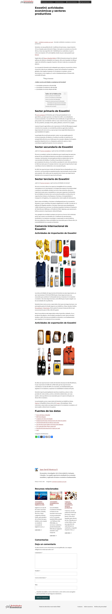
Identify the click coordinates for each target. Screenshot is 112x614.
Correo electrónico (40, 578)
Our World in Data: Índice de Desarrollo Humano (49, 424)
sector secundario (46, 151)
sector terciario (45, 183)
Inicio (36, 42)
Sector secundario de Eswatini (53, 97)
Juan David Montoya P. (49, 469)
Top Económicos (60, 2)
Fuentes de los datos (51, 106)
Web (36, 585)
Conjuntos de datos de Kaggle (44, 419)
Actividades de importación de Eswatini (56, 103)
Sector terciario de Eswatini (53, 99)
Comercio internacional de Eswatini (55, 101)
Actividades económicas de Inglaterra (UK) (39, 503)
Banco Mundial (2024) (50, 58)
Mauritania (46, 308)
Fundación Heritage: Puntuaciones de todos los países (51, 420)
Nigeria (37, 403)
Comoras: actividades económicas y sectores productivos (69, 505)
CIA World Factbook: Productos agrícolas (47, 422)
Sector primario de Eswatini (53, 95)
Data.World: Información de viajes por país (48, 428)
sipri (37, 430)
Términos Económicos (72, 2)
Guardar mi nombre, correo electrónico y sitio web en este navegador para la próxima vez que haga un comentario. (56, 592)
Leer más (38, 530)
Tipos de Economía (85, 2)
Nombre (37, 571)
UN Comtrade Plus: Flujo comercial (46, 426)
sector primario (40, 115)
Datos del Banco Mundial (43, 415)
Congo (58, 403)
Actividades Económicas (48, 2)
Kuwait (37, 55)
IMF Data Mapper (41, 417)
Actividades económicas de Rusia (54, 503)
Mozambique (38, 308)
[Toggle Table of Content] (64, 94)
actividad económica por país (46, 42)
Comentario (38, 552)
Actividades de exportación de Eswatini (56, 104)
